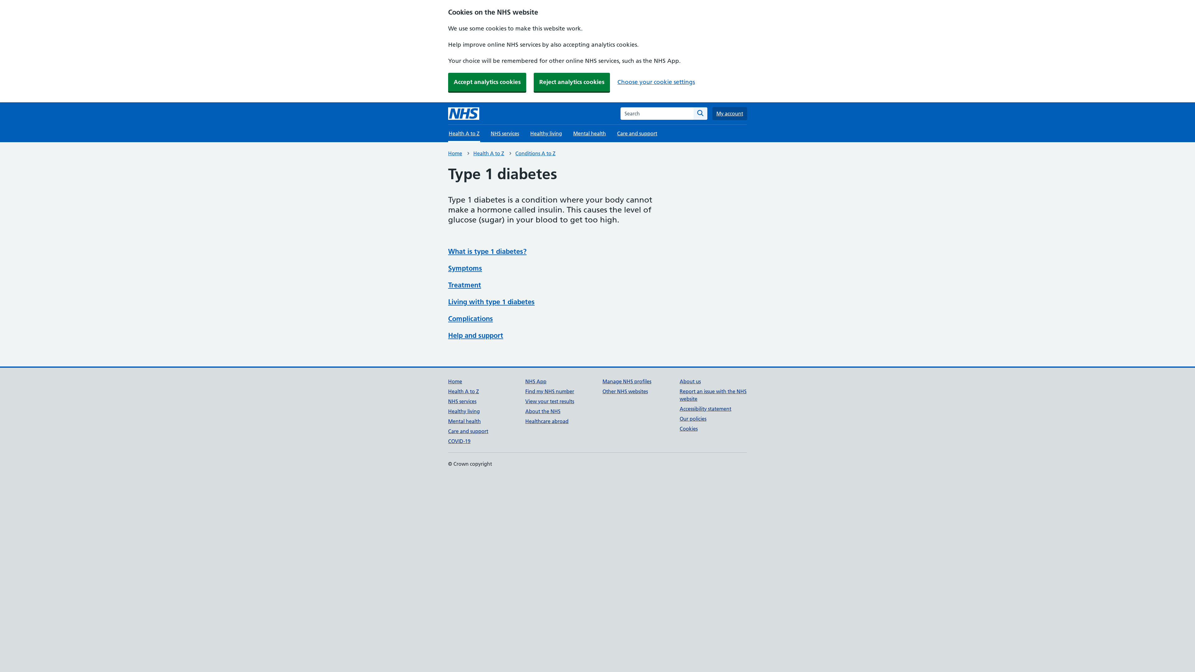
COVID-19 (459, 441)
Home (455, 153)
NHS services (505, 133)
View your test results (549, 401)
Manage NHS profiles (626, 381)
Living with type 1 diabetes (491, 301)
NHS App (535, 381)
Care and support (637, 133)
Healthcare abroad (547, 421)
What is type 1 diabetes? (487, 251)
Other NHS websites (625, 391)
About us (690, 381)
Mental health (589, 133)
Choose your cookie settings (656, 82)
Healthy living (546, 133)
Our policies (693, 419)
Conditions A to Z (535, 153)
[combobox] (657, 113)
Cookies (689, 429)
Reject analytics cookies (571, 82)
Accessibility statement (705, 409)
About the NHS (542, 411)
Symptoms (465, 268)
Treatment (464, 285)
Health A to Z (488, 153)
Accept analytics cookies (487, 82)
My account (729, 113)
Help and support (475, 335)
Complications (470, 318)
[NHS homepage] (463, 113)
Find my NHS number (549, 391)
